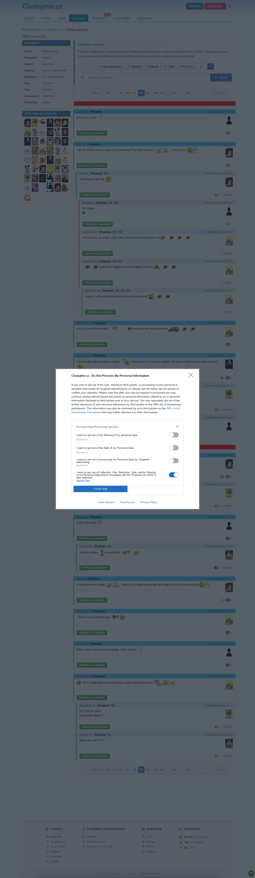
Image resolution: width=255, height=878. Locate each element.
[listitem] (127, 427)
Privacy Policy (149, 502)
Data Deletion (106, 502)
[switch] (174, 434)
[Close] (192, 376)
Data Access (127, 502)
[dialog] (127, 439)
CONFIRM (101, 489)
